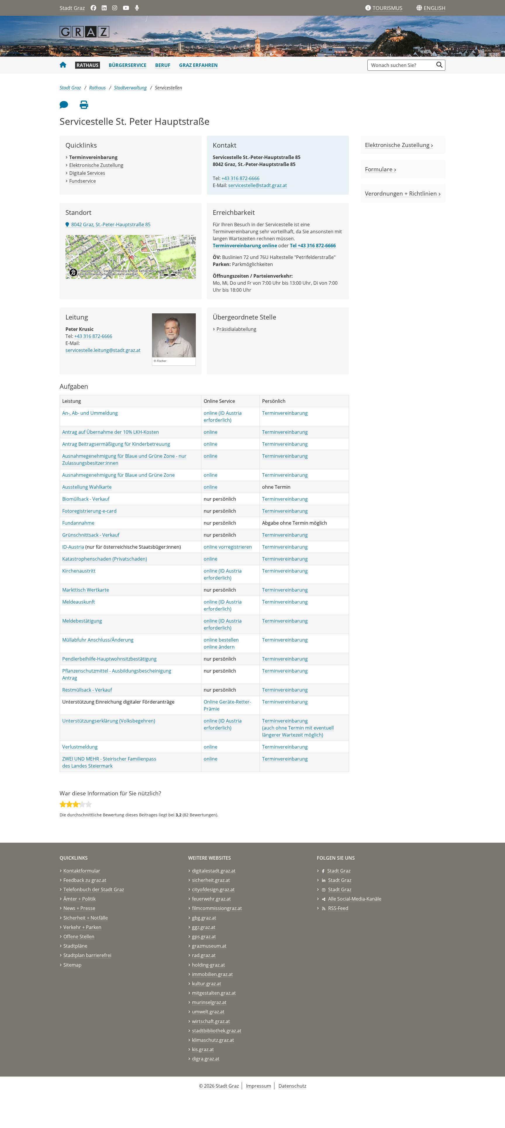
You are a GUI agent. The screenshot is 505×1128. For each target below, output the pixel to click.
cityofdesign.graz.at (213, 889)
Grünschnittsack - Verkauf (90, 535)
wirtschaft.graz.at (211, 1021)
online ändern (219, 647)
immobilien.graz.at (212, 974)
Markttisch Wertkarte (85, 590)
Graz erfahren (198, 65)
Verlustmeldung (80, 747)
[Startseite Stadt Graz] (63, 65)
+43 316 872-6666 (241, 178)
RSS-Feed (338, 908)
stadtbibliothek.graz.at (216, 1030)
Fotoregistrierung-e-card (89, 511)
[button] (434, 8)
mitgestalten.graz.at (214, 993)
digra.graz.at (205, 1059)
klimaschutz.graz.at (213, 1040)
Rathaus (87, 65)
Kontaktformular (81, 871)
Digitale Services (87, 173)
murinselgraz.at (209, 1002)
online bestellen (221, 640)
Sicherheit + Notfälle (85, 918)
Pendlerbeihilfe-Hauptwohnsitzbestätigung (109, 659)
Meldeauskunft (78, 602)
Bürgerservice (127, 65)
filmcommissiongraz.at (217, 908)
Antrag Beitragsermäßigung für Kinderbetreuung (116, 444)
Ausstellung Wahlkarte (87, 487)
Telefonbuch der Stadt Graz (93, 889)
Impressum (258, 1086)
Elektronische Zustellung (96, 165)
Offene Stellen (78, 936)
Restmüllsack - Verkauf (87, 690)
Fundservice (82, 181)
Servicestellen (168, 87)
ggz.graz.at (203, 927)
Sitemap (72, 965)
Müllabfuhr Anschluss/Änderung (98, 640)
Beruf (162, 65)
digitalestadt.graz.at (214, 871)
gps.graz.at (204, 936)
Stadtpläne (75, 946)
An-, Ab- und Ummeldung (90, 413)
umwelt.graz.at (208, 1011)
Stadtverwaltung (130, 87)
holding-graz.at (208, 965)
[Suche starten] (439, 65)
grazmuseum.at (209, 946)
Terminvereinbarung (285, 413)
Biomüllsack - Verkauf (85, 499)
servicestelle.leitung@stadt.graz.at (103, 350)
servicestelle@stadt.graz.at (257, 185)
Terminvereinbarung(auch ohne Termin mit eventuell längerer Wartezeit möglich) (298, 728)
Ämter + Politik (79, 899)
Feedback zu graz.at (84, 880)
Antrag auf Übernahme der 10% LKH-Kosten (110, 432)
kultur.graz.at (206, 983)
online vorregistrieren (228, 547)
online (210, 432)
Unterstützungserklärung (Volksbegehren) (108, 721)
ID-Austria (73, 547)
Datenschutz (292, 1086)
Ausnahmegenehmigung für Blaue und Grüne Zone (118, 475)
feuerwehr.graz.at (211, 899)
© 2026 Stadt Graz (219, 1086)
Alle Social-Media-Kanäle (354, 899)
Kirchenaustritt (79, 571)
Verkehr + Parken (82, 927)
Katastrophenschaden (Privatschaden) (104, 559)
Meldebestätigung (82, 621)
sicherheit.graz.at (211, 880)
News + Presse (79, 908)
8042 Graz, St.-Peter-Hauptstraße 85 (110, 224)
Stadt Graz (72, 7)
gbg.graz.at (204, 918)
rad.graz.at (204, 955)
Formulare (379, 169)
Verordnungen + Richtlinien (401, 193)
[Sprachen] (419, 8)
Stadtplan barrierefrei (87, 955)
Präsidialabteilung (236, 329)
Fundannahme (78, 523)
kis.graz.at (203, 1049)
